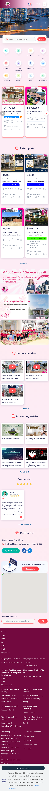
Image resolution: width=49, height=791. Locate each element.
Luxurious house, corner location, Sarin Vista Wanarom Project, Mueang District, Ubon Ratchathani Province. (36, 233)
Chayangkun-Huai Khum (10, 659)
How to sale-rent (30, 744)
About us (28, 740)
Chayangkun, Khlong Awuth (34, 659)
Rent (3, 638)
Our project (5, 652)
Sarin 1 (4, 681)
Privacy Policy (29, 736)
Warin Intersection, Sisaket (11, 760)
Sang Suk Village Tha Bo (32, 676)
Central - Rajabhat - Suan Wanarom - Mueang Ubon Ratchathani (11, 672)
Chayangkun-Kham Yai (10, 706)
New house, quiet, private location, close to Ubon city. (12, 112)
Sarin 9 (4, 679)
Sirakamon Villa (28, 712)
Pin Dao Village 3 (7, 710)
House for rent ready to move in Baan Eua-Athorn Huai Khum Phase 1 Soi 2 (35, 180)
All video (23, 408)
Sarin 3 (25, 723)
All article (24, 472)
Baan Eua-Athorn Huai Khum (11, 662)
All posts (23, 263)
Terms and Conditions (32, 731)
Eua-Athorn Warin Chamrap (11, 726)
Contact (27, 749)
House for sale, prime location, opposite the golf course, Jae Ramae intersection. (35, 112)
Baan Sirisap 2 (6, 723)
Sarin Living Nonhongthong (33, 695)
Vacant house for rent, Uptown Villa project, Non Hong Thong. (11, 233)
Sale (3, 635)
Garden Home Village (30, 665)
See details (30, 569)
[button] (45, 23)
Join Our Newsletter (9, 616)
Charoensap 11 (28, 662)
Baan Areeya (6, 701)
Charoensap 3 (6, 685)
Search (41, 39)
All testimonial (23, 524)
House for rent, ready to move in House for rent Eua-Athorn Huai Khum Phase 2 (11, 180)
